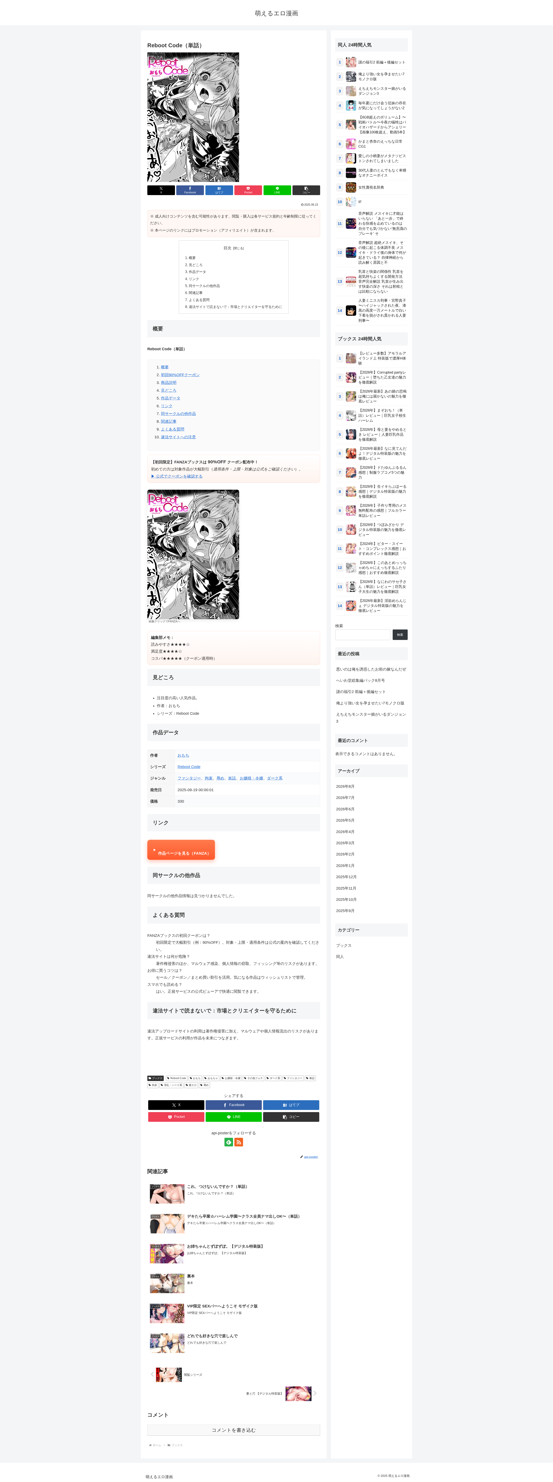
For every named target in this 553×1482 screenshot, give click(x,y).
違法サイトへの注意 (178, 437)
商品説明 (168, 382)
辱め (220, 778)
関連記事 (196, 293)
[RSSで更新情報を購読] (238, 1142)
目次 (227, 248)
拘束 (209, 778)
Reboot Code (189, 767)
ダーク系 (275, 778)
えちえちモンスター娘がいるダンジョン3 (371, 717)
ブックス (157, 1078)
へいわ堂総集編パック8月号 (360, 680)
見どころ (196, 265)
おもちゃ (213, 1078)
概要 (192, 258)
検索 (339, 626)
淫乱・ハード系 (173, 1085)
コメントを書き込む (234, 1430)
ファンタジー (189, 778)
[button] (306, 190)
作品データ (197, 272)
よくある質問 (199, 300)
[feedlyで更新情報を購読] (228, 1142)
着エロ (193, 1085)
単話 (232, 778)
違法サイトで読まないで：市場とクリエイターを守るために (235, 307)
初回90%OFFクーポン (180, 375)
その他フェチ (255, 1078)
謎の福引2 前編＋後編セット (361, 692)
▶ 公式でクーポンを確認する (177, 476)
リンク (194, 279)
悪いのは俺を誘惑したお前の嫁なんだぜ (371, 669)
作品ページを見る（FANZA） (184, 853)
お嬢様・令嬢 (251, 778)
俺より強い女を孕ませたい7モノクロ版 (370, 703)
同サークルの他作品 (204, 286)
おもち (183, 755)
